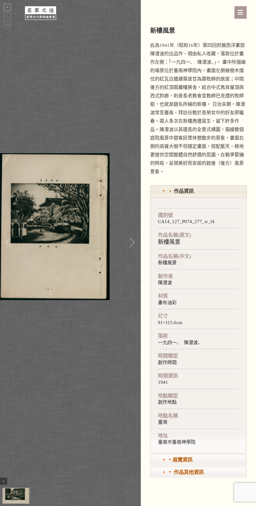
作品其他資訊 (189, 472)
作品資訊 (184, 191)
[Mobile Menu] (241, 12)
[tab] (198, 191)
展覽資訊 (183, 459)
